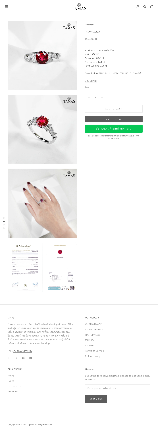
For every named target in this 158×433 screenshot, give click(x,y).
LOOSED (89, 345)
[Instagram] (16, 358)
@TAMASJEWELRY (22, 351)
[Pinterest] (100, 86)
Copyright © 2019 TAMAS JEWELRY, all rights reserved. (30, 424)
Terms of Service (94, 350)
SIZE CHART (91, 80)
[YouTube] (30, 358)
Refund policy (92, 356)
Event (11, 381)
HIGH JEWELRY (92, 334)
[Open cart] (151, 6)
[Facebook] (92, 86)
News (11, 375)
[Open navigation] (6, 6)
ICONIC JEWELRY (94, 329)
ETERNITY (89, 340)
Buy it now (113, 119)
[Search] (145, 6)
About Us (13, 391)
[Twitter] (96, 86)
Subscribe (96, 398)
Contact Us (14, 386)
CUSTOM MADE (93, 324)
